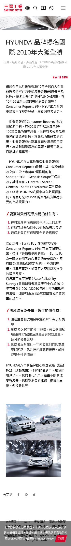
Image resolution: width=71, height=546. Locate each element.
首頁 (7, 62)
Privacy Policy (45, 538)
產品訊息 (31, 62)
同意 (61, 538)
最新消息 (17, 62)
